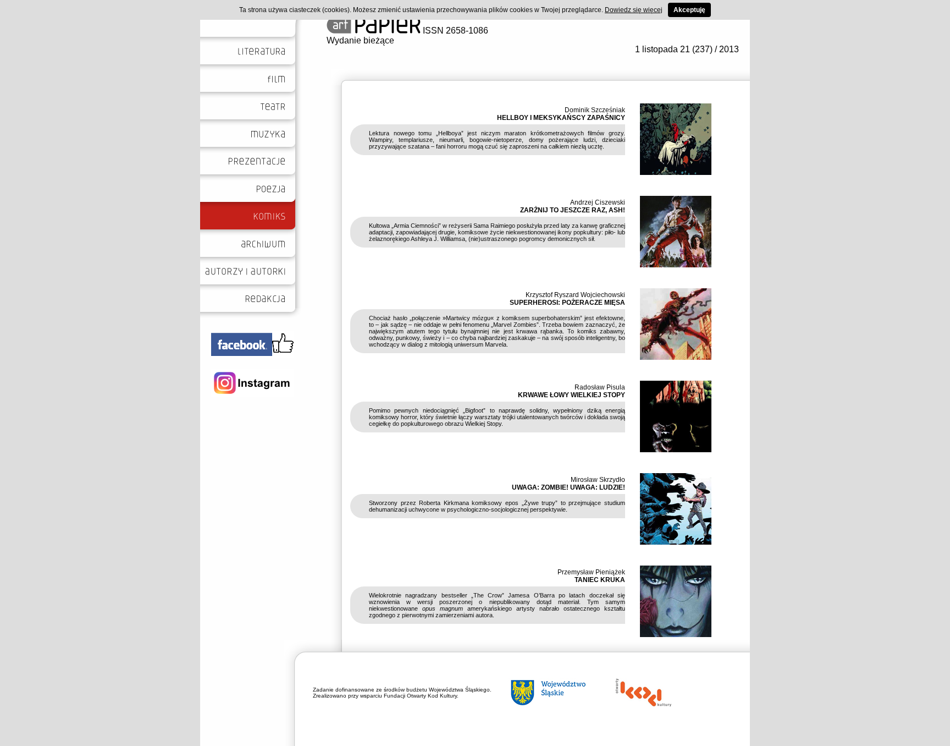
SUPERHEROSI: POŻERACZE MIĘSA (567, 302)
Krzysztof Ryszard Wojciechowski (575, 295)
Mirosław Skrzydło (598, 480)
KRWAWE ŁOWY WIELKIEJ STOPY (571, 395)
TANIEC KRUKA (600, 580)
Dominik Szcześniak (595, 110)
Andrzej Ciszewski (597, 202)
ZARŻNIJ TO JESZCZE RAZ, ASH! (572, 210)
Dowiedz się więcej (633, 10)
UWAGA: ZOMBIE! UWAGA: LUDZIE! (568, 487)
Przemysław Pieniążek (591, 572)
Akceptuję (689, 10)
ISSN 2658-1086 (454, 30)
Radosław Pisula (600, 387)
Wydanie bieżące (360, 40)
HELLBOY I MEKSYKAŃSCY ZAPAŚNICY (561, 118)
